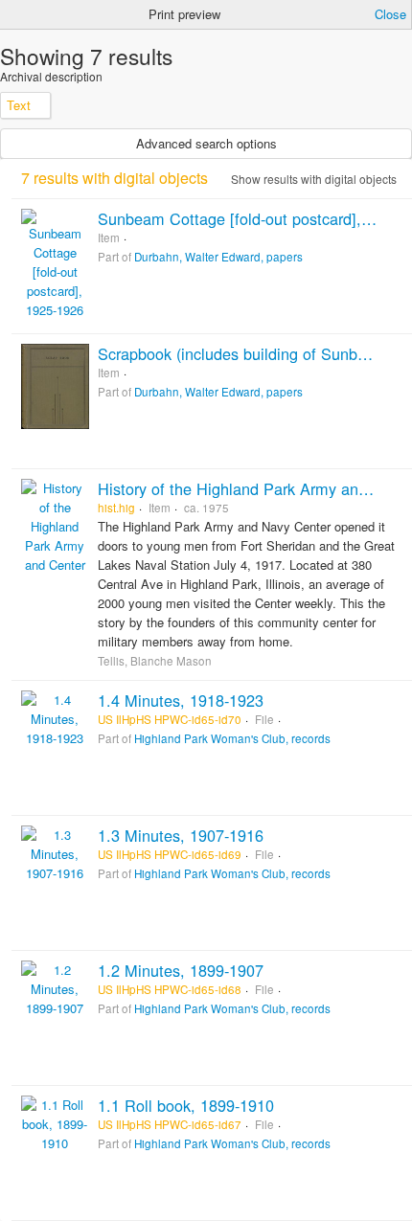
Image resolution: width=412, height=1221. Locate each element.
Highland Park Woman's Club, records (232, 738)
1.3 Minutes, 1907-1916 (180, 835)
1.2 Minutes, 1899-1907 (180, 970)
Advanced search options (206, 143)
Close (390, 14)
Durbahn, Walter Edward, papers (218, 256)
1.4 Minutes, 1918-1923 (180, 700)
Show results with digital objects (312, 178)
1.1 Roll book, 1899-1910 (186, 1105)
